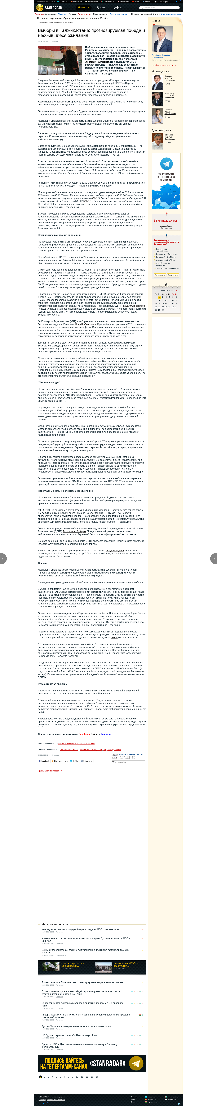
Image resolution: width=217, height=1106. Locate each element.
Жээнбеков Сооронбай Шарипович (169, 95)
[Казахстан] (132, 991)
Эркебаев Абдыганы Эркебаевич (170, 137)
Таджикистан (93, 1)
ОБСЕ (95, 198)
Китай (136, 1)
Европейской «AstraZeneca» (162, 250)
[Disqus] (92, 810)
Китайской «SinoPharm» (166, 257)
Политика (39, 14)
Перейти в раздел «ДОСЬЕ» (164, 65)
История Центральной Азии (144, 14)
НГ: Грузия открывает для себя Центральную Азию (69, 1035)
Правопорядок (100, 14)
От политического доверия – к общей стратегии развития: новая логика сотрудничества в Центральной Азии (81, 992)
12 (87, 1077)
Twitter (94, 734)
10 (77, 1077)
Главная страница (45, 23)
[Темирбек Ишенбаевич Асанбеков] (162, 38)
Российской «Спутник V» (166, 254)
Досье (132, 1099)
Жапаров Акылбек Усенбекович (170, 78)
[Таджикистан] (63, 41)
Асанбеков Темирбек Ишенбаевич (161, 56)
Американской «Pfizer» (165, 260)
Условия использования (56, 1100)
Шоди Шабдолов (115, 550)
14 (97, 1077)
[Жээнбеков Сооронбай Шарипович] (157, 105)
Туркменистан (109, 1)
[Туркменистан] (140, 991)
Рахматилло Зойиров (133, 306)
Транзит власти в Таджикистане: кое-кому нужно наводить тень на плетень (82, 982)
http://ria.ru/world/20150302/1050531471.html (76, 744)
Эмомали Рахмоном (97, 62)
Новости (58, 23)
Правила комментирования (50, 771)
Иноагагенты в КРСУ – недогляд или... (126, 964)
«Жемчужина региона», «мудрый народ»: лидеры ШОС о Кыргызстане (80, 929)
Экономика (50, 14)
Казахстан (63, 1)
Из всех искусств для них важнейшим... (72, 964)
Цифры (133, 1102)
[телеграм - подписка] (166, 208)
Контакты (42, 1100)
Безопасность (84, 14)
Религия (72, 14)
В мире (147, 1)
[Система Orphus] (128, 763)
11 (82, 1077)
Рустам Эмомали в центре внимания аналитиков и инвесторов (76, 1026)
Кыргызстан (77, 1)
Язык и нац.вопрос (119, 14)
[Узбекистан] (142, 991)
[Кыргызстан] (142, 929)
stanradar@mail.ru (99, 18)
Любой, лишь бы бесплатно (163, 264)
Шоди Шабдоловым (85, 324)
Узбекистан (124, 1)
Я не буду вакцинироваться (167, 268)
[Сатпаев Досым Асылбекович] (157, 122)
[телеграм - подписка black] (92, 1071)
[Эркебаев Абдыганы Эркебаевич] (157, 148)
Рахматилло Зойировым (91, 749)
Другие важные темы (171, 14)
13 (92, 1077)
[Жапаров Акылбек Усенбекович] (157, 89)
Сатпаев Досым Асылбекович (170, 112)
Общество (62, 14)
